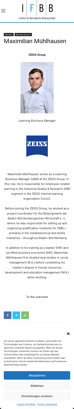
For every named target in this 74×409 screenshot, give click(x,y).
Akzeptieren (37, 375)
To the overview (37, 297)
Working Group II (23, 34)
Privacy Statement (47, 404)
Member (9, 34)
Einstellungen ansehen (37, 396)
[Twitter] (16, 315)
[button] (68, 334)
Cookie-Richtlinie (26, 404)
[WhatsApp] (25, 315)
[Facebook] (7, 315)
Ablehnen (37, 386)
